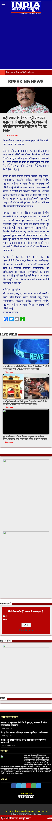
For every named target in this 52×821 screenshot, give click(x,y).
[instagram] (38, 785)
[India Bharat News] (26, 7)
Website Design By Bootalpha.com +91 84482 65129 (26, 811)
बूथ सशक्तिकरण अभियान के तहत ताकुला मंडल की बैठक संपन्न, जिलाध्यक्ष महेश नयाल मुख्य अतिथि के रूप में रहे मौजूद (25, 437)
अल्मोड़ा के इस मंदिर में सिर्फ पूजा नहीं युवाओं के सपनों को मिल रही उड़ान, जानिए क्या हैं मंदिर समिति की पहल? (25, 402)
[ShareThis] (33, 785)
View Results (26, 630)
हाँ (6, 616)
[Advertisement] (26, 42)
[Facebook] (13, 785)
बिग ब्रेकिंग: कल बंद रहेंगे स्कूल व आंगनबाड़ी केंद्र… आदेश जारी (24, 732)
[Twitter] (18, 785)
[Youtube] (28, 785)
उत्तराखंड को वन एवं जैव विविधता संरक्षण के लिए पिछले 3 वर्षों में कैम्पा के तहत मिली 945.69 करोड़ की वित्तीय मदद (26, 367)
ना (6, 619)
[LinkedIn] (23, 785)
